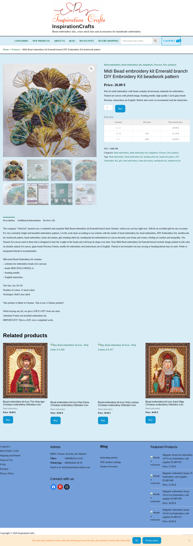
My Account (86, 41)
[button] (91, 68)
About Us (59, 41)
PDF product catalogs (110, 462)
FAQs (3, 464)
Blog (72, 41)
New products (41, 41)
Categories (21, 41)
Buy (120, 108)
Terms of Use (6, 460)
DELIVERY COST (9, 451)
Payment (4, 469)
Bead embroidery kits (132, 64)
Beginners (148, 64)
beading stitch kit (151, 157)
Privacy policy (152, 540)
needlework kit (174, 160)
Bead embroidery (112, 64)
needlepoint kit (160, 160)
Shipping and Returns (10, 455)
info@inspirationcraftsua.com (76, 467)
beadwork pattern (167, 157)
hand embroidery (130, 160)
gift (120, 160)
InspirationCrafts (73, 26)
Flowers (158, 64)
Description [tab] (9, 220)
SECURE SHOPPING (108, 41)
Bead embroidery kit (133, 157)
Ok (136, 540)
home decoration (146, 160)
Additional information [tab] (29, 220)
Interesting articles (108, 457)
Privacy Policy (7, 473)
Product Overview (109, 466)
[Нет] (189, 540)
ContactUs (5, 446)
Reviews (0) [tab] (49, 220)
